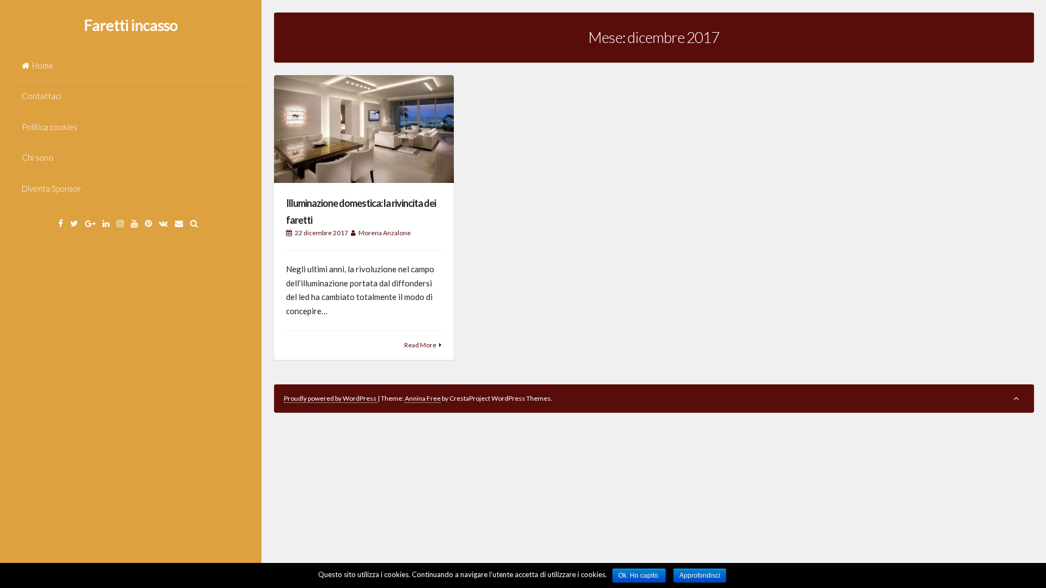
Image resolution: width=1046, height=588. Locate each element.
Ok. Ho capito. (639, 575)
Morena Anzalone (384, 233)
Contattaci (41, 96)
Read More (420, 345)
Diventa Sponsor (51, 188)
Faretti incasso (131, 25)
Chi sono (37, 157)
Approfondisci (699, 575)
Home (42, 65)
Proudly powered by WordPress (331, 398)
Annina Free (423, 398)
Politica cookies (49, 127)
